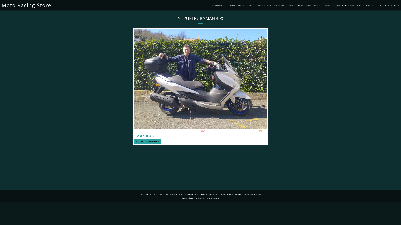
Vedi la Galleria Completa (147, 141)
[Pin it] (141, 136)
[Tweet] (138, 136)
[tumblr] (144, 136)
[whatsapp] (150, 136)
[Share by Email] (147, 136)
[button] (385, 5)
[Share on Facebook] (135, 136)
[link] (153, 136)
